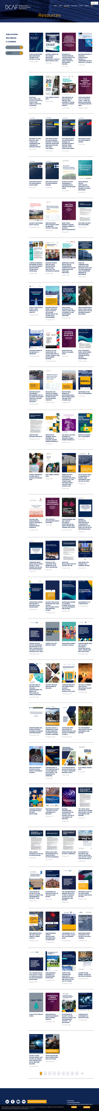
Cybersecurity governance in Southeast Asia (83, 1016)
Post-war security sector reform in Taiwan (84, 140)
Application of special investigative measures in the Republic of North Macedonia (84, 186)
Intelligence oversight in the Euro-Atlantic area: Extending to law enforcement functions (68, 312)
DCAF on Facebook (13, 1102)
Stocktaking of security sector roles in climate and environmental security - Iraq (36, 895)
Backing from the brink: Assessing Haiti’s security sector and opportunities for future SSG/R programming (52, 312)
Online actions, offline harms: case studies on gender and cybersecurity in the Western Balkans (36, 1060)
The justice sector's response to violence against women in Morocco (68, 437)
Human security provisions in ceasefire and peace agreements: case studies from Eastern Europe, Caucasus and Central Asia (69, 480)
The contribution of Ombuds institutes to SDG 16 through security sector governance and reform (68, 896)
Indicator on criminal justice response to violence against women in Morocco (52, 438)
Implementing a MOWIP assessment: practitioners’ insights (52, 1016)
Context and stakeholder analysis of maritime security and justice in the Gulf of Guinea (68, 977)
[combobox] (94, 3)
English (93, 3)
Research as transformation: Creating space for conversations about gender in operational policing (68, 59)
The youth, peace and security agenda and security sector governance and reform (85, 812)
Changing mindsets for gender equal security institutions (35, 811)
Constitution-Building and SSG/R (35, 436)
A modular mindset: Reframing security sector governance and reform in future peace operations (36, 267)
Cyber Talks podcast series (36, 1015)
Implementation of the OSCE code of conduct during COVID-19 (35, 935)
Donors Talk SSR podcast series (51, 644)
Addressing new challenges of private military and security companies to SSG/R (69, 731)
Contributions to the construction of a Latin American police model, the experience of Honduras (52, 772)
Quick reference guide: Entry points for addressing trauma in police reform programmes (84, 355)
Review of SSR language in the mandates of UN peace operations (51, 564)
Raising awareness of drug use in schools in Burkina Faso (35, 477)
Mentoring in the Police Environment (85, 392)
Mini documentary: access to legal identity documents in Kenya (35, 770)
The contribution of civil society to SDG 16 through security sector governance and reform (36, 976)
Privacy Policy (70, 1101)
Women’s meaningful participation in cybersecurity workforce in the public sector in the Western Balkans (85, 524)
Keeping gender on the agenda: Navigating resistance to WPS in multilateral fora (52, 57)
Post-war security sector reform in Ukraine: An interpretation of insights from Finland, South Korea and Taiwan (68, 143)
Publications (12, 34)
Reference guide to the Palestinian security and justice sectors (85, 894)
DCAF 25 (81, 6)
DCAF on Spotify (24, 1102)
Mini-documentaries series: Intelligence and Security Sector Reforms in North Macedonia (85, 311)
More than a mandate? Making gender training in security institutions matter (68, 226)
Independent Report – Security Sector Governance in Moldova (52, 811)
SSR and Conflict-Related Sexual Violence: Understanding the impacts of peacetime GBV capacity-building (35, 690)
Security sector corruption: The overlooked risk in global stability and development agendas (53, 355)
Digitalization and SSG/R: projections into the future (52, 1057)
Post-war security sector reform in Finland (52, 183)
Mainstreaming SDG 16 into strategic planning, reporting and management (36, 730)
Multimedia (11, 38)
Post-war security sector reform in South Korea (35, 183)
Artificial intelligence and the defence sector (69, 564)
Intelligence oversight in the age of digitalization (36, 853)
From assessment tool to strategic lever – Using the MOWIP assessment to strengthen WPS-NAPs (85, 101)
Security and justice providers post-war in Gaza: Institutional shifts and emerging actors (52, 606)
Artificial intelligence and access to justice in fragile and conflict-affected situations (35, 101)
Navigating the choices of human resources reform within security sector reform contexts (52, 396)
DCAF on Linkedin (7, 1102)
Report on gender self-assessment (84, 436)
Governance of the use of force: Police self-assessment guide (68, 935)
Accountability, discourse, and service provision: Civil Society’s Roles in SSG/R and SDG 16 (85, 855)
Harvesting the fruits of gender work (67, 352)
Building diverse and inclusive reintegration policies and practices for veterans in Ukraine (52, 267)
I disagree (86, 1107)
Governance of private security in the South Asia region (52, 894)
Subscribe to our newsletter (37, 1101)
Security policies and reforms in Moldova (51, 686)
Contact (87, 6)
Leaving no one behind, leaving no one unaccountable (84, 974)
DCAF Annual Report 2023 (85, 768)
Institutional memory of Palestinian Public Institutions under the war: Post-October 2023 (68, 396)
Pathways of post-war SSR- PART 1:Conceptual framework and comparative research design (35, 143)
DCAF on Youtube (18, 1102)
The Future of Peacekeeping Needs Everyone (52, 521)
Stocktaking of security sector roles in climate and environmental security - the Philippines (69, 1018)
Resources (67, 6)
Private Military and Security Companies (69, 853)
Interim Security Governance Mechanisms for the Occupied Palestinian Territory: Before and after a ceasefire (36, 397)
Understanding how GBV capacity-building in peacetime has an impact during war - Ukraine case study (68, 523)
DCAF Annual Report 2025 (52, 98)
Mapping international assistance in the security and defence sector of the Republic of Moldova (68, 814)
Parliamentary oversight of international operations (51, 975)
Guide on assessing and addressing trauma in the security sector (35, 56)
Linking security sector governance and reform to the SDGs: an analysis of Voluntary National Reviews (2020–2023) (36, 647)
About (55, 6)
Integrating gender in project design (68, 644)
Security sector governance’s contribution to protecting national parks (69, 185)
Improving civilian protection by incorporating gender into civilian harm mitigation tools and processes (68, 268)
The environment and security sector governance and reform (85, 730)
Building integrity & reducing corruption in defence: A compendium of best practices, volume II (85, 58)
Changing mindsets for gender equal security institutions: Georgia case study (68, 688)
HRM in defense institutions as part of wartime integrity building (52, 225)
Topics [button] (9, 53)
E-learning (11, 41)
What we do (74, 6)
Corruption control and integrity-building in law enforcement (36, 604)
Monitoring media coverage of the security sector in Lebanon (84, 935)
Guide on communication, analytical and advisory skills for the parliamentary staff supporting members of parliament (85, 268)
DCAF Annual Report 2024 (52, 475)
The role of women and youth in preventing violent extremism (84, 687)
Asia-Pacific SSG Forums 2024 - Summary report (84, 564)
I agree (74, 1107)
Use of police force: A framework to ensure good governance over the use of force (85, 478)
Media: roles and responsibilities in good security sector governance (52, 854)
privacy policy (31, 1108)
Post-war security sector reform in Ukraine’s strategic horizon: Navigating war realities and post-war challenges (52, 143)
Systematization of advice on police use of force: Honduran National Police (69, 770)
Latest (60, 6)
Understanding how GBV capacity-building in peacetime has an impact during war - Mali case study (85, 647)
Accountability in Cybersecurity (84, 603)
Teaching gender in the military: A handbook (35, 352)
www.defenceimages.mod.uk (85, 1104)
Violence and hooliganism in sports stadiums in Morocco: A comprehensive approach (35, 523)
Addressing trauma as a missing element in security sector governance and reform (68, 605)
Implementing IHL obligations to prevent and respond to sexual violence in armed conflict (68, 101)
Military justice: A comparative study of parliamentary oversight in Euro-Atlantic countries (52, 731)
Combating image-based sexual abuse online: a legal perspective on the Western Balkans (36, 565)
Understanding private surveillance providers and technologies (51, 936)
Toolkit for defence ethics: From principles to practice (36, 310)
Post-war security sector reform (84, 224)
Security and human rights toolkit (36, 224)
